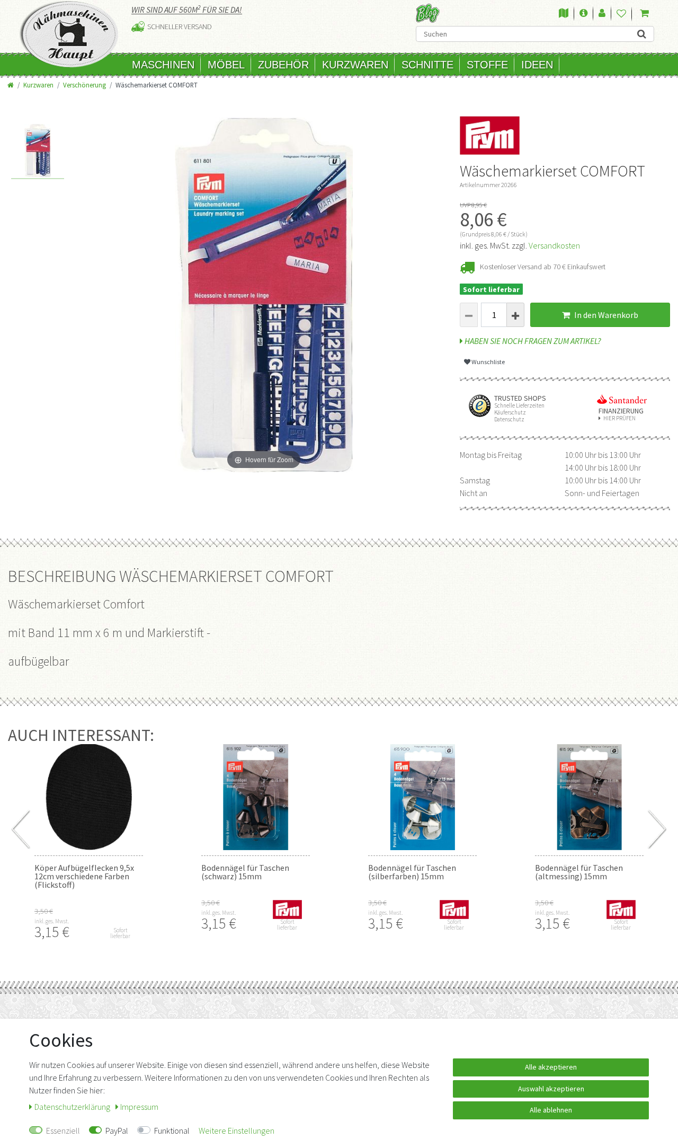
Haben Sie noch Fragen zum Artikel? (532, 340)
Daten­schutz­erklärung (73, 1106)
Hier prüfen (619, 418)
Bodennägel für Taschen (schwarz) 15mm (245, 871)
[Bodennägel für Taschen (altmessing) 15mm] (589, 797)
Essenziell (63, 1130)
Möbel (226, 64)
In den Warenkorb (605, 315)
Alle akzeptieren (551, 1067)
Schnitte (427, 64)
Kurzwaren (355, 64)
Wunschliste (487, 362)
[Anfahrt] (563, 14)
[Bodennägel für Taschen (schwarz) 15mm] (255, 797)
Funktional (172, 1130)
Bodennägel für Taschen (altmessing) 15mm (579, 871)
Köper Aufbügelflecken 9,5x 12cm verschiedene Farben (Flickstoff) (84, 876)
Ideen (537, 64)
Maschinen (163, 64)
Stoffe (487, 64)
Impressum (139, 1106)
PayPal (116, 1130)
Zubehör (283, 64)
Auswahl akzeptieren (551, 1088)
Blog (428, 13)
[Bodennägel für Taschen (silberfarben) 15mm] (422, 797)
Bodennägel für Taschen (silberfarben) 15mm (412, 871)
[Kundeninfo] (583, 14)
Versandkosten (554, 245)
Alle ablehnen (551, 1110)
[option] (37, 151)
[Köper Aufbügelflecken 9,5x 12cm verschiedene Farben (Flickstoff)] (88, 797)
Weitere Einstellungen (236, 1130)
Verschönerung (84, 85)
